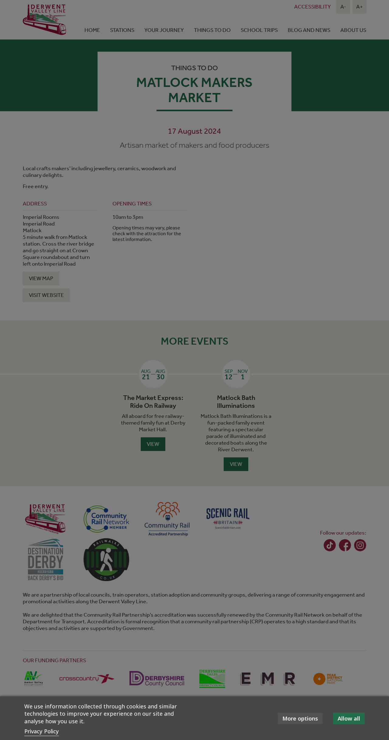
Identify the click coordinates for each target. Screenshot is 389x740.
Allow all (349, 718)
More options (300, 718)
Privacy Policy (41, 731)
